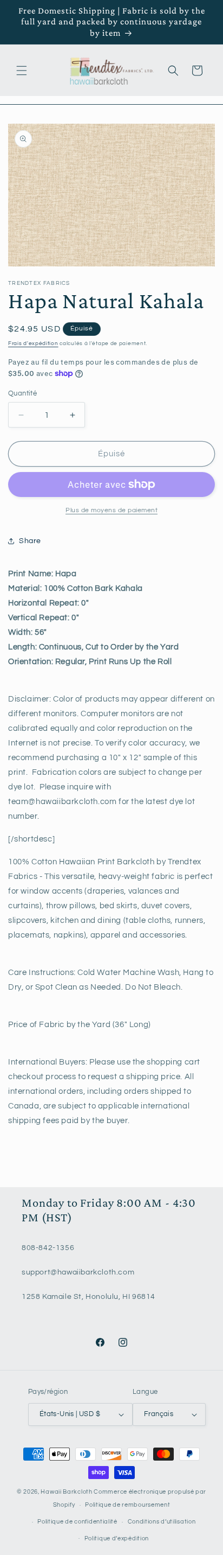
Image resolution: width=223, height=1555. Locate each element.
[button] (22, 70)
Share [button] (30, 541)
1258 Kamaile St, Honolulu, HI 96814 (88, 1297)
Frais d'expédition (33, 343)
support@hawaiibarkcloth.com (78, 1272)
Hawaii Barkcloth (66, 1492)
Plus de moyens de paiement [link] (111, 510)
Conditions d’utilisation (162, 1522)
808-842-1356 (48, 1248)
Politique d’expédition (116, 1538)
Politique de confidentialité (77, 1522)
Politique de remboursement (127, 1505)
